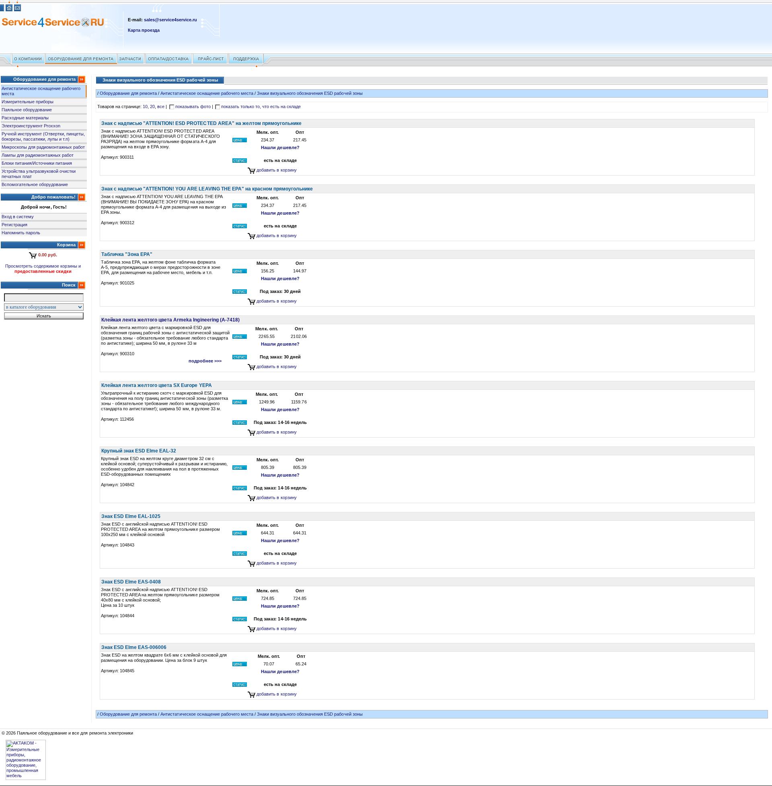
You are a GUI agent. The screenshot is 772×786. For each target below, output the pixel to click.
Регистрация (14, 224)
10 (145, 106)
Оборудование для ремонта (128, 93)
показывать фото (193, 106)
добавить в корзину (276, 170)
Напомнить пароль (21, 232)
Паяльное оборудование (27, 109)
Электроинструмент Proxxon (31, 125)
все (160, 106)
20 (152, 106)
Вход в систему (18, 216)
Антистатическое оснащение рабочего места (206, 93)
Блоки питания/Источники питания (37, 163)
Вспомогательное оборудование (35, 184)
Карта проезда (144, 30)
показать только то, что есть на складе (261, 106)
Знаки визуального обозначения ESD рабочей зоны (310, 93)
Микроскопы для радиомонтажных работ (43, 147)
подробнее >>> (205, 360)
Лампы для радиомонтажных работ (38, 155)
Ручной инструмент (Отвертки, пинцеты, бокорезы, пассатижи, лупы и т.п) (43, 136)
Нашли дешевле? (280, 147)
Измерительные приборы (27, 101)
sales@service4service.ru (170, 19)
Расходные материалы (25, 117)
